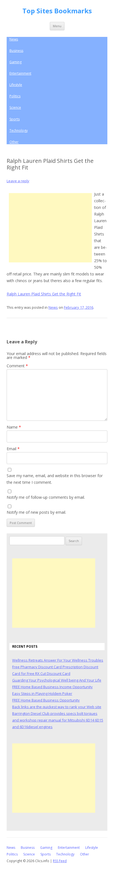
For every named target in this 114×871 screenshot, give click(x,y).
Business (16, 50)
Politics (14, 96)
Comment (17, 365)
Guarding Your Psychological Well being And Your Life (56, 680)
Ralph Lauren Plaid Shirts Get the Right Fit (44, 294)
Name (14, 427)
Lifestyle (15, 84)
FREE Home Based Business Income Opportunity (52, 686)
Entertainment (20, 73)
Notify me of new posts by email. (36, 512)
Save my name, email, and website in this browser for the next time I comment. (55, 479)
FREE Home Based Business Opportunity (46, 700)
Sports (14, 119)
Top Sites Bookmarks (57, 11)
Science (15, 107)
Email (13, 448)
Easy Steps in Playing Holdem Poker (42, 693)
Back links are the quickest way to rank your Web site (56, 706)
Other (14, 142)
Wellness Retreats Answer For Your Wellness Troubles (57, 660)
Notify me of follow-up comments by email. (46, 497)
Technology (18, 130)
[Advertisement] (50, 227)
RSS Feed (60, 861)
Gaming (15, 62)
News (13, 39)
